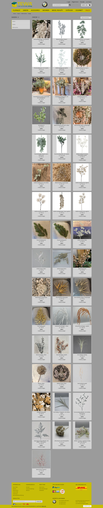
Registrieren (75, 2)
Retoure (27, 490)
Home (14, 13)
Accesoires (35, 10)
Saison (25, 10)
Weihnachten (24, 13)
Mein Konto (41, 487)
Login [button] (68, 2)
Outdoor (69, 10)
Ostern (13, 21)
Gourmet (79, 10)
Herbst (13, 24)
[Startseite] (22, 4)
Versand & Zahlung (30, 488)
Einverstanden (87, 506)
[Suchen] (70, 5)
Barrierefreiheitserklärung (18, 495)
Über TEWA (15, 487)
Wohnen (46, 10)
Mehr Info (44, 506)
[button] (90, 5)
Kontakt (82, 2)
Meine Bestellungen (43, 488)
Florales (16, 10)
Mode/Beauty (57, 10)
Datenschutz (15, 490)
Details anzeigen (41, 44)
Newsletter (41, 490)
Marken (14, 488)
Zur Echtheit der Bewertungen (82, 503)
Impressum (15, 493)
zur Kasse (88, 2)
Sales (88, 10)
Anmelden (39, 501)
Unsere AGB (15, 492)
